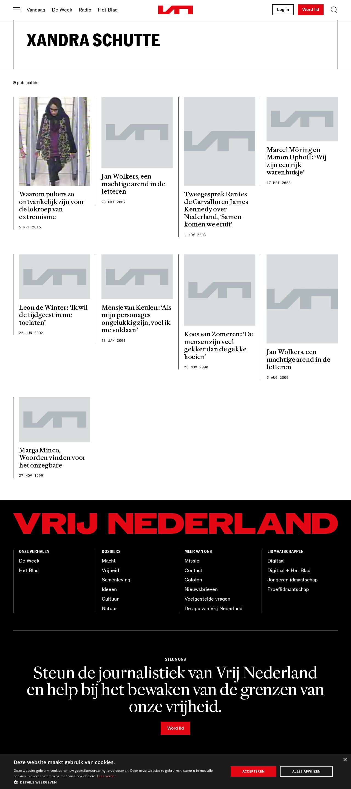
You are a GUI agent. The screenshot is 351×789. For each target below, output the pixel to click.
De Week (62, 10)
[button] (118, 782)
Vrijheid (110, 570)
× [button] (345, 760)
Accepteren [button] (253, 771)
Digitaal (276, 561)
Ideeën (109, 589)
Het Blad (108, 10)
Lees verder (106, 776)
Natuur (109, 609)
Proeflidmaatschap (288, 589)
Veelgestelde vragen (207, 599)
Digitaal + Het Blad (288, 570)
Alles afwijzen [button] (306, 771)
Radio (85, 10)
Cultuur (110, 599)
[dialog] (175, 771)
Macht (109, 561)
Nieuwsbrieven (201, 589)
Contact (193, 570)
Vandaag (36, 10)
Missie (192, 561)
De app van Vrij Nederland (213, 609)
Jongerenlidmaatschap (292, 580)
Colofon (193, 580)
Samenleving (116, 580)
